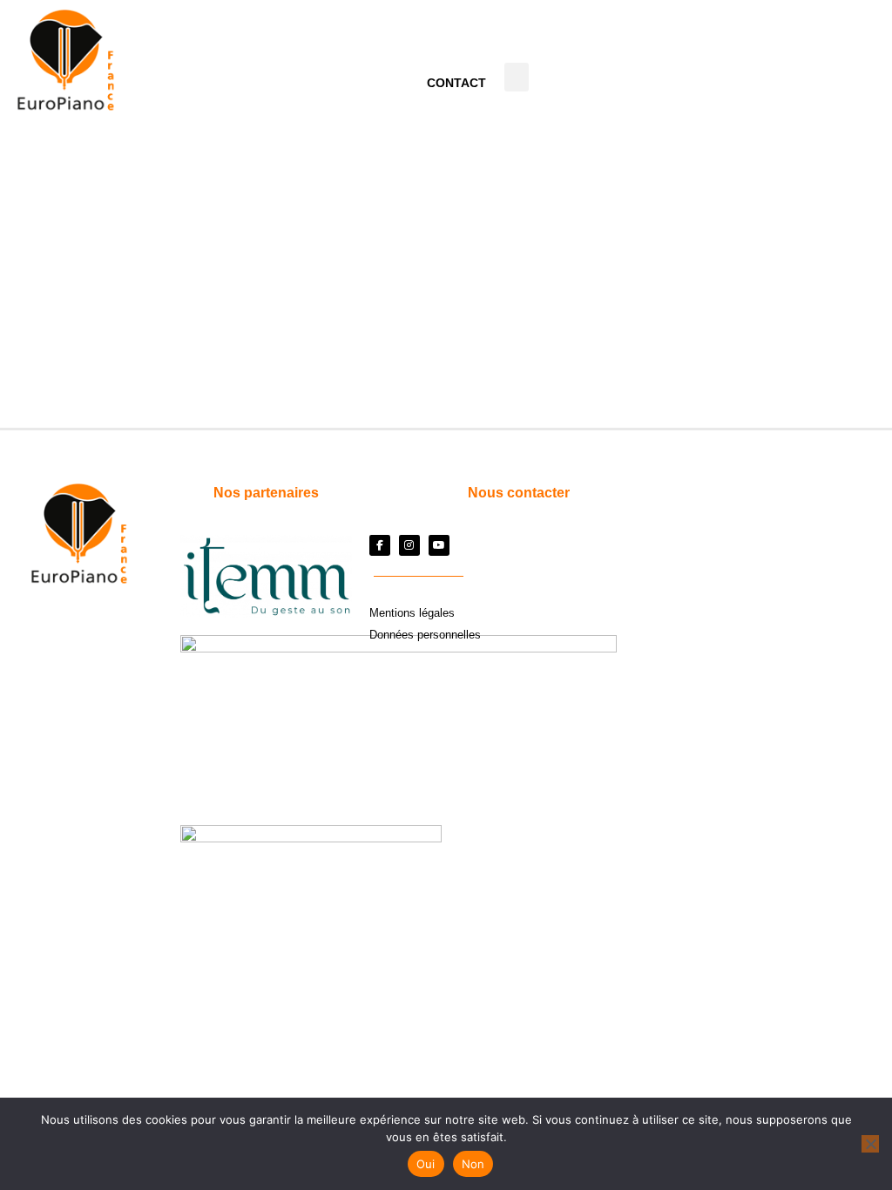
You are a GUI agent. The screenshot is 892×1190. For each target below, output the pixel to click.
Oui (426, 1164)
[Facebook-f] (379, 545)
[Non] (870, 1144)
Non (473, 1164)
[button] (516, 77)
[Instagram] (409, 545)
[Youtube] (439, 545)
